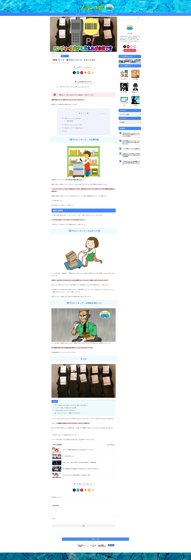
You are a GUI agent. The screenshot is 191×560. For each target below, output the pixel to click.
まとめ (65, 131)
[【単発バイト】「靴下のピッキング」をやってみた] (77, 72)
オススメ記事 (113, 14)
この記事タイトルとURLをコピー (84, 67)
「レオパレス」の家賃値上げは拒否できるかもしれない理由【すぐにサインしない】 (77, 449)
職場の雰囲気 (70, 121)
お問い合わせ (101, 14)
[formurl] (131, 46)
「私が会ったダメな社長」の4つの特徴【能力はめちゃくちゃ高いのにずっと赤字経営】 (131, 155)
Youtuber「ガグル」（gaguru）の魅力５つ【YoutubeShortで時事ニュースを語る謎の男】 (79, 462)
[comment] (89, 72)
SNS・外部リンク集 (107, 554)
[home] (134, 46)
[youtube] (128, 46)
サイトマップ (116, 554)
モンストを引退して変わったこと (68, 456)
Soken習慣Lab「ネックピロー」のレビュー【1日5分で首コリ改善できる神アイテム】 (131, 142)
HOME (77, 14)
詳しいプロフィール (130, 50)
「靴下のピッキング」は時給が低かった (74, 128)
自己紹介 (89, 14)
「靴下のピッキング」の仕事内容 (72, 118)
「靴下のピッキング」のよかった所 (73, 125)
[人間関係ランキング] (102, 545)
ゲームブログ (79, 554)
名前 (53, 518)
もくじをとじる (103, 113)
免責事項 (93, 554)
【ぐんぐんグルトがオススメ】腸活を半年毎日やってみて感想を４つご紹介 (76, 475)
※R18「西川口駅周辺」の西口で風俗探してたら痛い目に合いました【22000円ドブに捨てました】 (80, 468)
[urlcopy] (92, 72)
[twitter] (74, 72)
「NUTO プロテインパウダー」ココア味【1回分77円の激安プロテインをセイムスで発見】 (131, 134)
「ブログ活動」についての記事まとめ (131, 148)
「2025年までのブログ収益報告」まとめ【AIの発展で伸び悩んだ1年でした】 (131, 163)
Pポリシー (99, 554)
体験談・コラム (57, 497)
